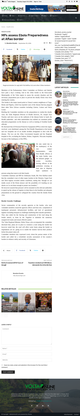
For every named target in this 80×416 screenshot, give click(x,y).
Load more (66, 137)
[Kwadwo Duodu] (3, 43)
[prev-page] (2, 315)
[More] (44, 49)
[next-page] (6, 315)
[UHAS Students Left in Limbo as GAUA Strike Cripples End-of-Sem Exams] (9, 302)
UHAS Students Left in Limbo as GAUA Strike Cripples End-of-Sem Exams (10, 308)
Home (3, 27)
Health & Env (10, 27)
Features (66, 118)
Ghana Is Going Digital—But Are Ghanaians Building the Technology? (70, 121)
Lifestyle (43, 305)
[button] (76, 18)
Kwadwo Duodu (12, 43)
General (26, 304)
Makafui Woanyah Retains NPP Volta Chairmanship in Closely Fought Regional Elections (26, 308)
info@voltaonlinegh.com (44, 401)
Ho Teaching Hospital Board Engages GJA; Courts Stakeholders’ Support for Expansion (69, 130)
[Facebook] (67, 1)
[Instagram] (69, 1)
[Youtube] (77, 1)
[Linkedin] (43, 406)
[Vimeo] (74, 1)
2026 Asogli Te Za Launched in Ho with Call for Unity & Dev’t (43, 309)
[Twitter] (72, 1)
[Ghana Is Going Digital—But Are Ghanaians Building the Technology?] (58, 120)
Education (9, 304)
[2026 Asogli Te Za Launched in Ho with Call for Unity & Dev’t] (43, 302)
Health (65, 126)
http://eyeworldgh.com (19, 275)
